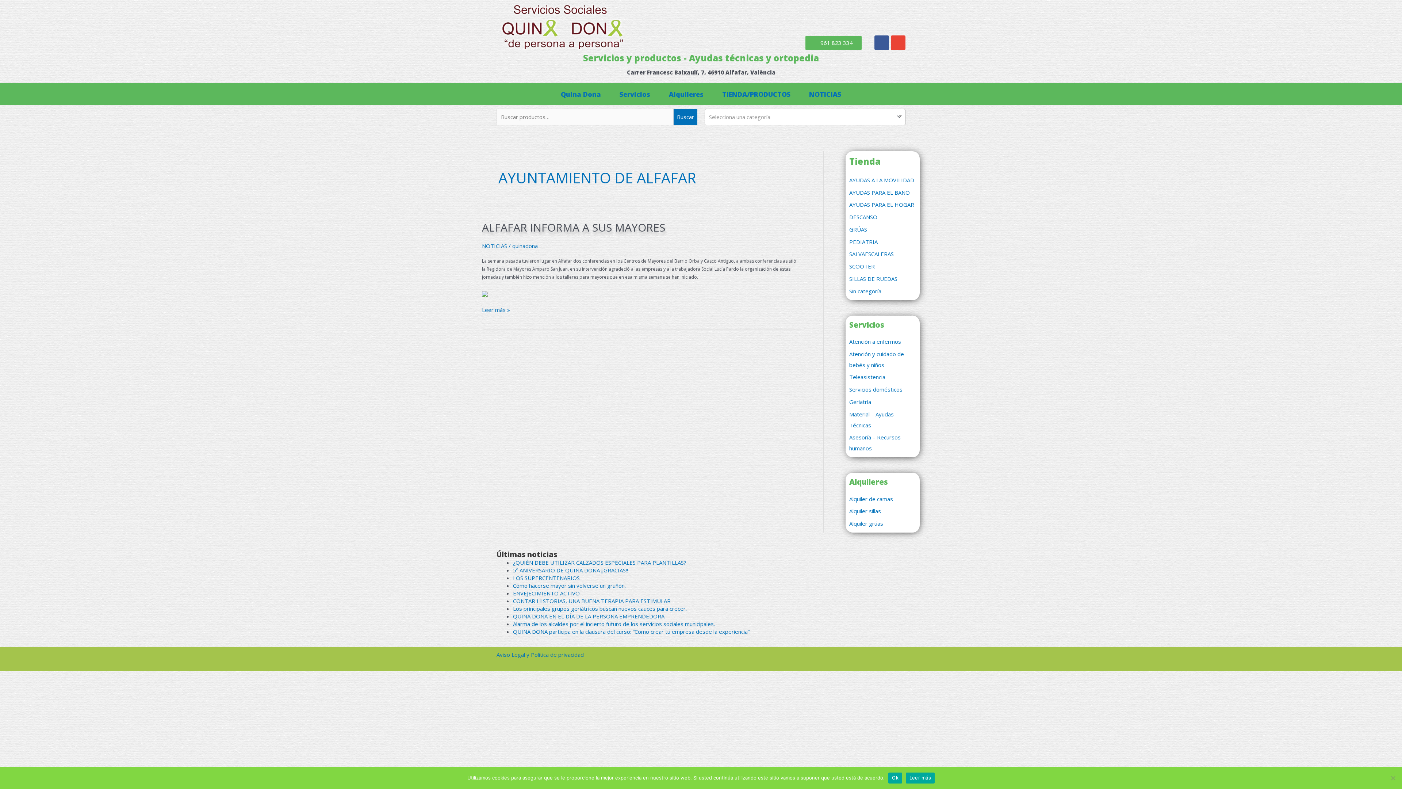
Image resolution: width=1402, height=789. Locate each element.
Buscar (685, 117)
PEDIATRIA (863, 241)
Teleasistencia (867, 377)
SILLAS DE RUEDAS (873, 278)
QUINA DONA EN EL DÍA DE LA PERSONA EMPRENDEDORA (588, 616)
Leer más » (496, 309)
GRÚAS (858, 229)
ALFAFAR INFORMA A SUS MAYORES (573, 227)
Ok (895, 778)
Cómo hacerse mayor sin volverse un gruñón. (569, 585)
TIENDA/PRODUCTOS (756, 94)
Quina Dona (581, 94)
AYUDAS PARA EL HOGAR (881, 204)
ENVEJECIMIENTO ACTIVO (546, 593)
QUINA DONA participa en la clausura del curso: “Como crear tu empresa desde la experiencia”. (632, 631)
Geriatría (860, 401)
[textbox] (805, 117)
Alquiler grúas (866, 523)
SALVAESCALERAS (871, 254)
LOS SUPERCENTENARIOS (546, 578)
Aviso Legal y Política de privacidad (540, 654)
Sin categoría (865, 291)
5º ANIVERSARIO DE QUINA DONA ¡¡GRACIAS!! (570, 570)
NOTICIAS (825, 94)
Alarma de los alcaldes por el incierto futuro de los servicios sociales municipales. (614, 624)
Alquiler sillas (865, 511)
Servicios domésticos (876, 389)
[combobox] (805, 117)
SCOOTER (862, 266)
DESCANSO (863, 217)
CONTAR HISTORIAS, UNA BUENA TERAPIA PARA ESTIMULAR (592, 601)
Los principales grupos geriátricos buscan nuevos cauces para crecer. (600, 608)
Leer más (920, 778)
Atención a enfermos (875, 341)
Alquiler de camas (871, 499)
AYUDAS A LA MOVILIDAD (881, 180)
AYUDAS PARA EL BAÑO (879, 192)
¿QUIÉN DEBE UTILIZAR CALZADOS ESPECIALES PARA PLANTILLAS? (599, 562)
